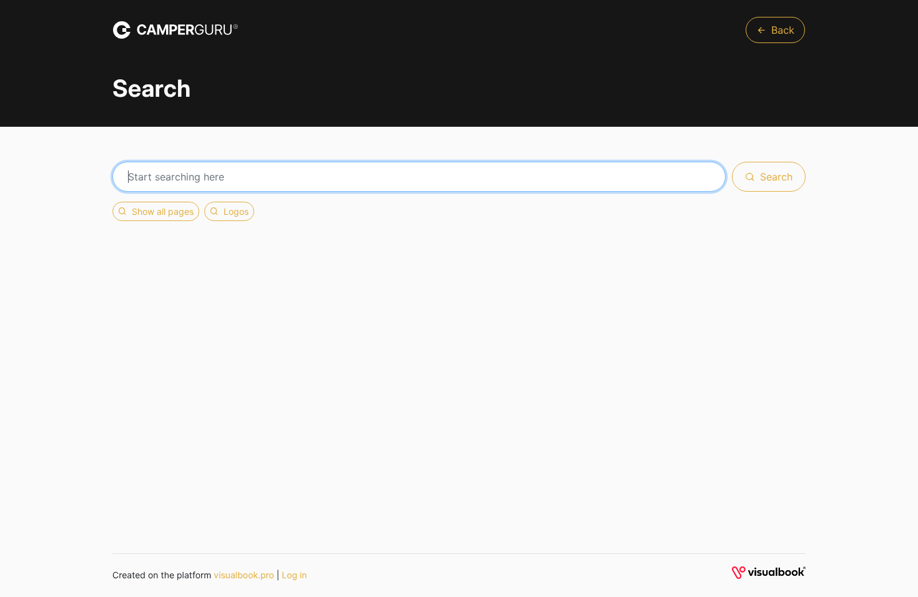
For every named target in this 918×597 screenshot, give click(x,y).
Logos (236, 211)
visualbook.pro (244, 575)
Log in (294, 575)
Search (776, 176)
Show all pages (163, 211)
